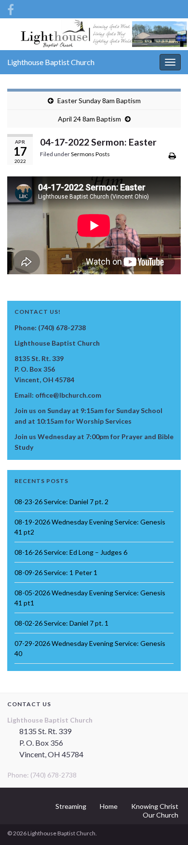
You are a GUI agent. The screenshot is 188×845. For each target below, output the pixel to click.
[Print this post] (172, 155)
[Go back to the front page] (94, 34)
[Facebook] (10, 8)
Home (109, 806)
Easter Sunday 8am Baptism (99, 100)
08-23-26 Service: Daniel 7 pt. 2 (61, 501)
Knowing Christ (154, 806)
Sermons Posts (90, 154)
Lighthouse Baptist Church (50, 62)
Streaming (70, 806)
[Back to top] (166, 823)
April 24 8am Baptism (89, 119)
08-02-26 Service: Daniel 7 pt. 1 (61, 623)
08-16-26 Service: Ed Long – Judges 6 (70, 552)
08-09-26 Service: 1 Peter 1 (55, 572)
